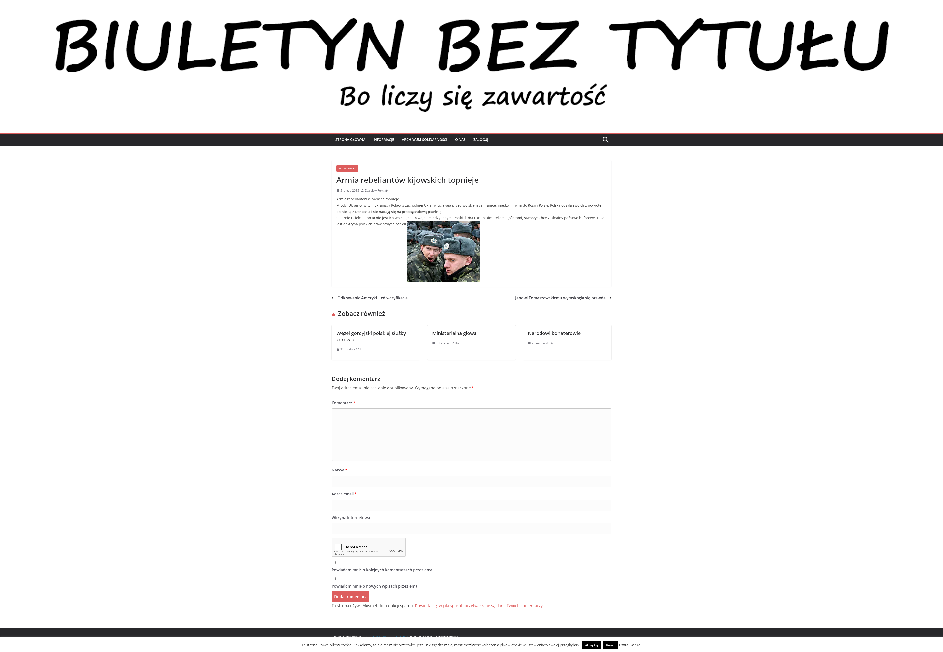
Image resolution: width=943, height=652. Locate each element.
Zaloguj (480, 139)
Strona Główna (350, 139)
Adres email (344, 494)
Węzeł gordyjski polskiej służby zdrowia (371, 336)
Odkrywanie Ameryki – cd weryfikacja (372, 298)
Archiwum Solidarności (424, 139)
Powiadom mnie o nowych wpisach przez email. (376, 586)
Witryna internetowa (351, 517)
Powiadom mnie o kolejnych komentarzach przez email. (383, 570)
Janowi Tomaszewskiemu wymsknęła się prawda (560, 298)
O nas (460, 139)
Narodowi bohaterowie (554, 333)
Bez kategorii (347, 168)
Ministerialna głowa (454, 333)
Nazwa (339, 470)
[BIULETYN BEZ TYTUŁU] (471, 15)
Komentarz (343, 403)
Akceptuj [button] (591, 645)
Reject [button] (610, 645)
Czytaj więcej (630, 644)
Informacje (383, 139)
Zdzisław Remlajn (376, 190)
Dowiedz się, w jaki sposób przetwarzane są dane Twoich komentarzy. (479, 605)
